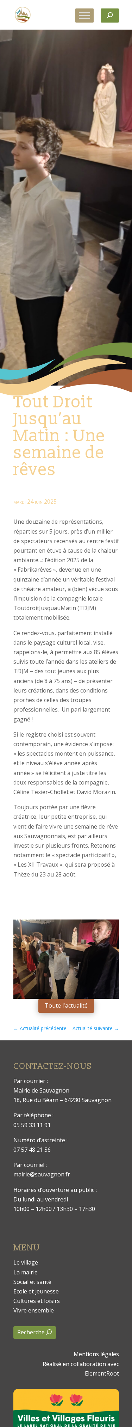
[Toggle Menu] (84, 15)
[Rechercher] (110, 15)
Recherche (31, 1332)
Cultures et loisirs (36, 1301)
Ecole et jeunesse (36, 1291)
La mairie (25, 1272)
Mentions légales (96, 1354)
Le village (25, 1262)
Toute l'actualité (66, 1005)
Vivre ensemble (33, 1310)
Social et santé (32, 1282)
